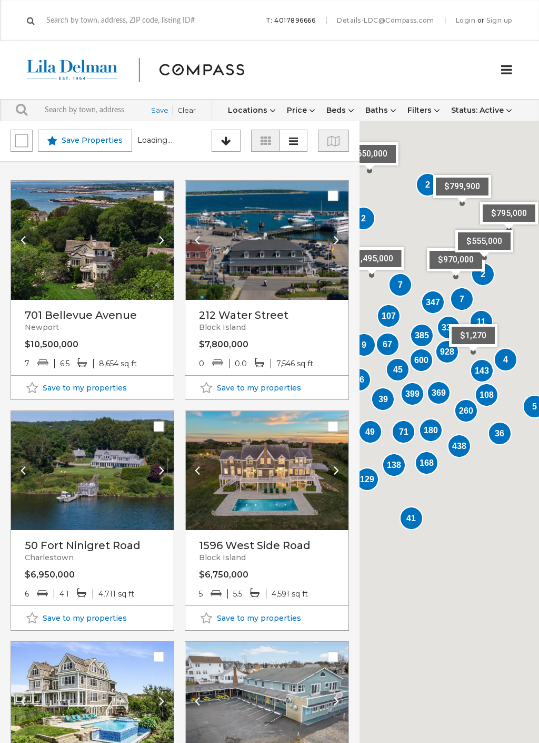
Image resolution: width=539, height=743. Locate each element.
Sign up (499, 20)
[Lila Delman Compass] (148, 70)
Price (298, 110)
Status (477, 110)
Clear (186, 110)
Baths (377, 110)
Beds (337, 110)
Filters (420, 110)
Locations (249, 110)
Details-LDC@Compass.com (385, 20)
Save (159, 110)
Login (466, 20)
